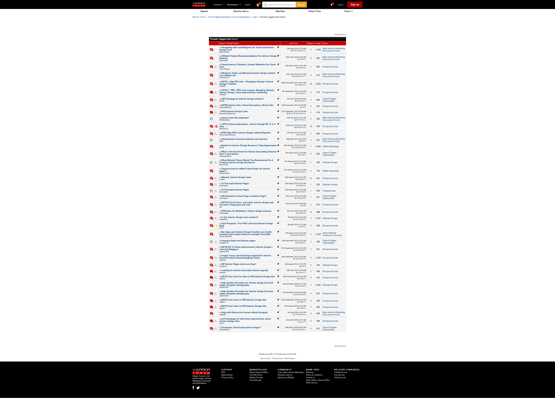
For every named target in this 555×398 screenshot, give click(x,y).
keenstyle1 (223, 186)
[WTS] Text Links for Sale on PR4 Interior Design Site (248, 276)
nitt (220, 207)
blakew (222, 279)
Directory (309, 372)
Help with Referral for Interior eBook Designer (244, 312)
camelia (222, 260)
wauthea (301, 213)
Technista (301, 286)
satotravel (301, 85)
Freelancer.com (340, 372)
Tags (255, 17)
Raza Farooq (224, 69)
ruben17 (301, 272)
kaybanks (301, 243)
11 (311, 178)
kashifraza (301, 101)
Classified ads (255, 380)
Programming (329, 191)
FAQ (223, 372)
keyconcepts (224, 173)
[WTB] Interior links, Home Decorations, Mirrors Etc (247, 105)
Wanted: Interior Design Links (236, 177)
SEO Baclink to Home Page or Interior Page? (243, 196)
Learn (248, 4)
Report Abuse (227, 375)
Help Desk (280, 11)
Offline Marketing (331, 146)
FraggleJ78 (223, 243)
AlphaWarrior (224, 330)
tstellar (302, 59)
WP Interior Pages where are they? (238, 264)
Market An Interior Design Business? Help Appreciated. (249, 145)
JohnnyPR (301, 198)
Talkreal (302, 186)
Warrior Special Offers (259, 372)
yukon (302, 155)
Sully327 (222, 86)
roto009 (302, 135)
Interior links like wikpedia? (235, 118)
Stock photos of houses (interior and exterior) (244, 139)
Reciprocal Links (330, 67)
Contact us (310, 377)
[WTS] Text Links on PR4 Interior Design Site (243, 300)
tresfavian (223, 266)
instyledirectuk (299, 147)
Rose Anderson (299, 51)
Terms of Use (265, 358)
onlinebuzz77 (224, 78)
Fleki (221, 141)
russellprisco (300, 314)
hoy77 (221, 323)
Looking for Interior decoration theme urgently (244, 270)
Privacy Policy (277, 358)
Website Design (330, 162)
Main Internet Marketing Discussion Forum (334, 49)
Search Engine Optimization (329, 100)
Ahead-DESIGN (225, 236)
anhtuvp (302, 68)
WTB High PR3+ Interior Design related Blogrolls (246, 133)
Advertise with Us (340, 34)
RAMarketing (224, 120)
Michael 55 (223, 129)
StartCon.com (340, 377)
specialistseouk (225, 107)
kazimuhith (223, 60)
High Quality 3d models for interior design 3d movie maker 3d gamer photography (246, 284)
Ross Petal (223, 165)
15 (311, 126)
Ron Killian (300, 120)
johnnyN (301, 192)
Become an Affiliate (286, 377)
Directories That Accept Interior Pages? (241, 327)
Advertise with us (241, 11)
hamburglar (224, 213)
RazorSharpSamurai (227, 114)
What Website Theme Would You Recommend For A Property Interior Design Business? (246, 161)
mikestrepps (300, 219)
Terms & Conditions (314, 375)
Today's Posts (314, 11)
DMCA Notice (289, 358)
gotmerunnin (224, 52)
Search (301, 4)
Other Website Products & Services (332, 234)
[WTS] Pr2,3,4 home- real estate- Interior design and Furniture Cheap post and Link (246, 203)
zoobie (222, 179)
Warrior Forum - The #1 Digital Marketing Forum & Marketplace (221, 17)
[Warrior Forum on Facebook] (193, 387)
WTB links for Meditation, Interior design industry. (246, 211)
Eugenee (301, 179)
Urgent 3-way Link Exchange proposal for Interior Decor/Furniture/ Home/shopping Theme (245, 256)
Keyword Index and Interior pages (238, 241)
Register (204, 11)
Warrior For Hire (256, 377)
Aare (303, 266)
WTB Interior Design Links (234, 111)
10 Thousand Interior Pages (235, 183)
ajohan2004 (224, 252)
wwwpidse (223, 219)
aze (303, 107)
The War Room (256, 375)
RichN (221, 101)
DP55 (221, 148)
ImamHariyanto (225, 156)
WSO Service (311, 383)
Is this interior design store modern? (239, 217)
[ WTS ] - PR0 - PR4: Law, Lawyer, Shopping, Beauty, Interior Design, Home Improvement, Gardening (246, 91)
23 (311, 84)
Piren (221, 228)
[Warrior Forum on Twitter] (198, 387)
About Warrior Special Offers (318, 380)
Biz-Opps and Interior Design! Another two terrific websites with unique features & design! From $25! (245, 233)
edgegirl (222, 315)
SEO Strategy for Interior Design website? (242, 99)
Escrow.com (339, 375)
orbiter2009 (224, 287)
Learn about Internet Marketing (290, 372)
